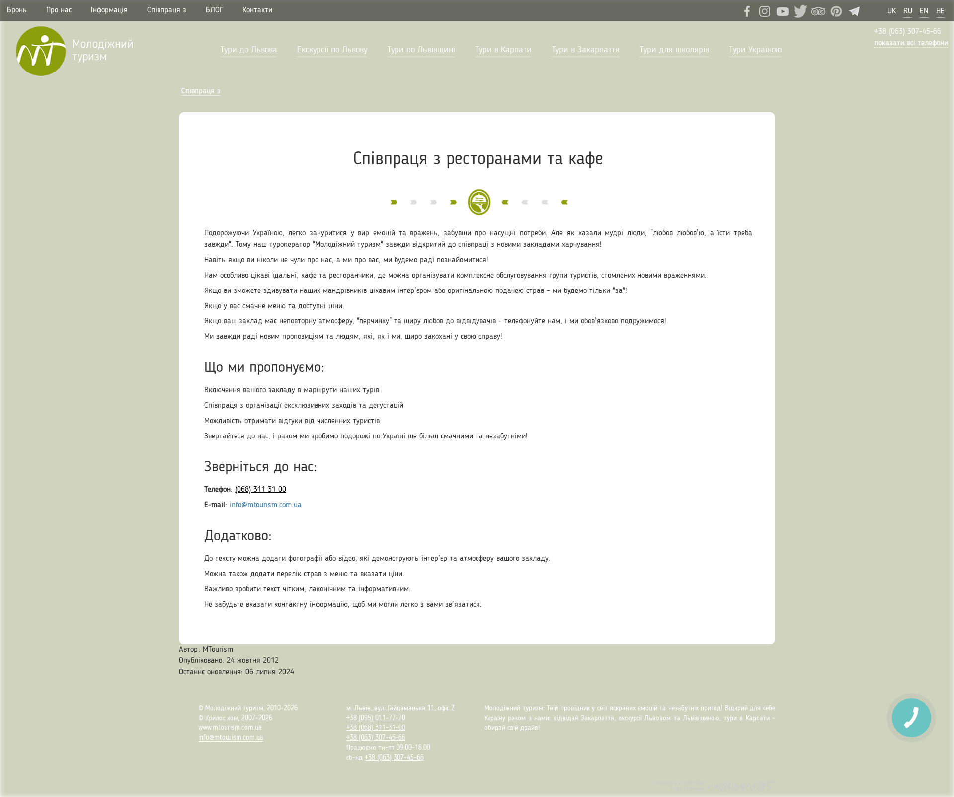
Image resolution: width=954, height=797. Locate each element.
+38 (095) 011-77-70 (375, 718)
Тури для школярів (674, 49)
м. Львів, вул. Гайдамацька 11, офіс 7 (400, 708)
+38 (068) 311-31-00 (375, 728)
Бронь (17, 10)
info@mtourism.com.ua (266, 505)
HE (940, 11)
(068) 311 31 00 (260, 490)
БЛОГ (214, 10)
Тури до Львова (248, 49)
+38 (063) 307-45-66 (907, 32)
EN (924, 11)
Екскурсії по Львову (332, 49)
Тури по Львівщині (421, 49)
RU (907, 11)
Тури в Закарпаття (586, 49)
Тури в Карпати (503, 49)
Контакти (257, 10)
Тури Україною (755, 49)
